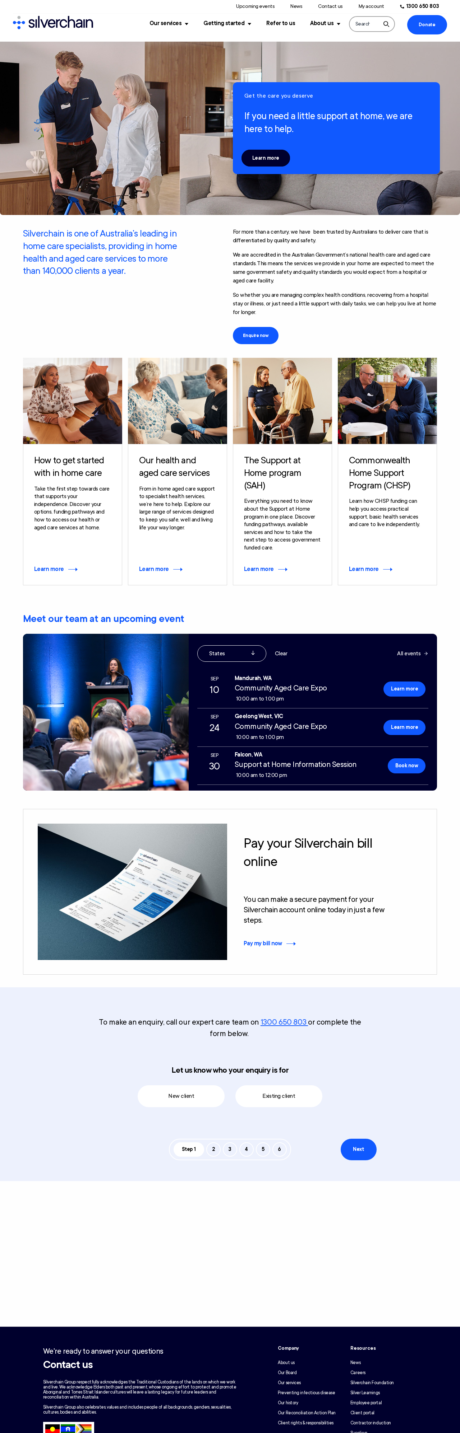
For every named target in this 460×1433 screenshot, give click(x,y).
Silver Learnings (365, 1393)
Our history (288, 1403)
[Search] (386, 24)
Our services (166, 23)
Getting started (223, 23)
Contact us (330, 6)
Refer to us (280, 23)
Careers (357, 1373)
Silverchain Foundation (372, 1383)
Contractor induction (370, 1423)
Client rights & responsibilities (306, 1423)
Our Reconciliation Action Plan (307, 1413)
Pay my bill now (263, 943)
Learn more (265, 158)
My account (371, 6)
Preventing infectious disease (306, 1393)
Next (358, 1149)
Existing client (278, 1096)
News (296, 6)
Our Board (287, 1373)
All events (408, 653)
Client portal (362, 1413)
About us (322, 23)
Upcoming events (255, 6)
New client (181, 1096)
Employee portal (366, 1403)
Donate (427, 25)
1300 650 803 (422, 6)
